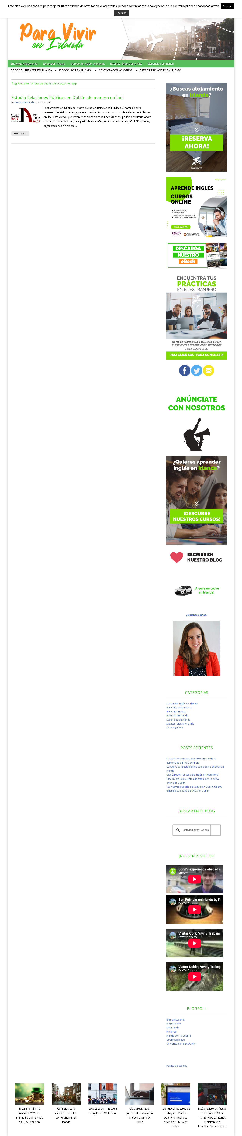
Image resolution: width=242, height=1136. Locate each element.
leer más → (20, 133)
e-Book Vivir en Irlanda (75, 70)
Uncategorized (174, 727)
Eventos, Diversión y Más (126, 63)
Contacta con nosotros (116, 70)
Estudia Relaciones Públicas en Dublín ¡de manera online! (67, 97)
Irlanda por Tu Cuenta (178, 1035)
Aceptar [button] (227, 6)
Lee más (121, 13)
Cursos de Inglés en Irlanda (88, 63)
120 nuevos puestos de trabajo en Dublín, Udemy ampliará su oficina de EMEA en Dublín (175, 1117)
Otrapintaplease (175, 1039)
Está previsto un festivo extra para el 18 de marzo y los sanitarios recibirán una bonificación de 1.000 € (212, 1117)
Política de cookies (176, 1065)
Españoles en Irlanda (161, 63)
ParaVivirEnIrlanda (24, 102)
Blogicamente (174, 1023)
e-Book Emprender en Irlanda (31, 70)
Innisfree (171, 1031)
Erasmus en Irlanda (177, 715)
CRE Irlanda (172, 1027)
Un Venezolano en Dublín (180, 1043)
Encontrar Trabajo (54, 63)
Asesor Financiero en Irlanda (161, 70)
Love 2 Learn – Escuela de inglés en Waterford (192, 774)
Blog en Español (175, 1019)
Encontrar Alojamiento (23, 63)
